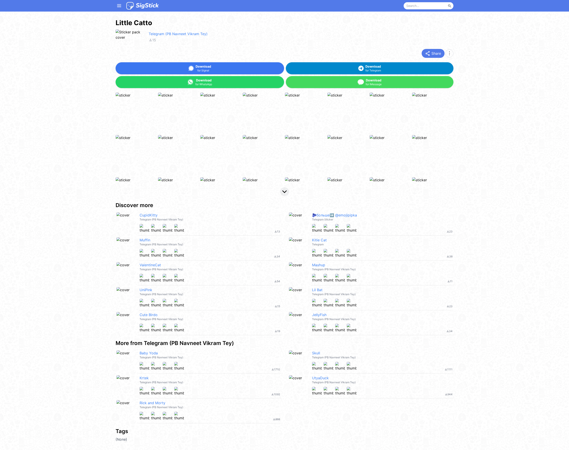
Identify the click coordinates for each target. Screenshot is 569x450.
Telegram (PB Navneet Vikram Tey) (178, 34)
